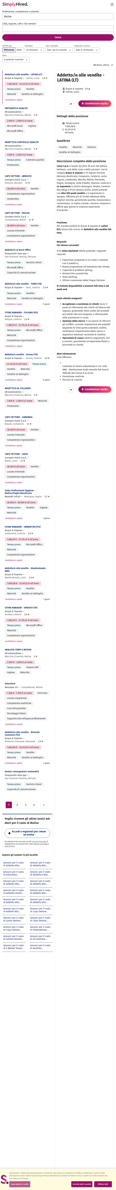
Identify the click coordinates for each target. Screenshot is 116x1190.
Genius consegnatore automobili (22, 771)
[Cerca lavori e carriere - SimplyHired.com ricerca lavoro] (15, 4)
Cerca (58, 37)
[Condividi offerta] (71, 104)
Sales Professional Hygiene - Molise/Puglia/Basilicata (20, 491)
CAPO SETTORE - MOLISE (17, 213)
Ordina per (7, 46)
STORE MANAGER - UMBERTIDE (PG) (22, 526)
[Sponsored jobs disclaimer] (112, 65)
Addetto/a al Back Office (18, 250)
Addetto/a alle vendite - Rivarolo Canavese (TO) (22, 733)
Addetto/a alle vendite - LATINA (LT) (23, 74)
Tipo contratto (51, 46)
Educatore (10, 683)
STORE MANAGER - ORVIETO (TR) (21, 607)
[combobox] (58, 16)
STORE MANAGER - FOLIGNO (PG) (21, 312)
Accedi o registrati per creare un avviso (29, 833)
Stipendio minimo (82, 46)
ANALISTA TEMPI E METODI (18, 649)
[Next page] (44, 805)
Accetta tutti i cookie (82, 1184)
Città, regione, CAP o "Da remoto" (19, 23)
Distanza (29, 46)
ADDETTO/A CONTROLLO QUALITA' (22, 142)
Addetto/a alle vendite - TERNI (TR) (23, 283)
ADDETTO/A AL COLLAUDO (18, 388)
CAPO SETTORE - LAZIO (16, 454)
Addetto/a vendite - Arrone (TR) (21, 354)
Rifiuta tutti (103, 1184)
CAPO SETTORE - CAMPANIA (18, 417)
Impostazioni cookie (20, 1184)
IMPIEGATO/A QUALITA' (16, 108)
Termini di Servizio (39, 842)
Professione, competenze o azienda (20, 11)
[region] (58, 1179)
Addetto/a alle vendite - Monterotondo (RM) (25, 569)
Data (4, 55)
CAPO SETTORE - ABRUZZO (18, 176)
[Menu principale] (112, 4)
